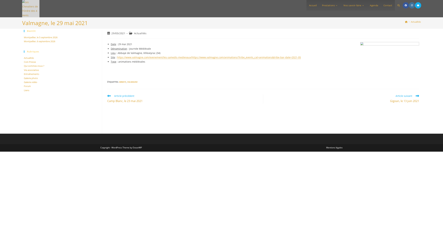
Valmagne (132, 82)
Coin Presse (30, 61)
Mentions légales (334, 147)
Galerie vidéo (30, 82)
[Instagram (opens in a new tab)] (412, 5)
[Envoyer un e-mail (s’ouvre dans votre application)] (418, 5)
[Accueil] (406, 21)
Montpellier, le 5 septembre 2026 (40, 37)
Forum (27, 86)
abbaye (122, 82)
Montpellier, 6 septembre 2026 (39, 41)
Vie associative (31, 70)
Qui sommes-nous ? (34, 65)
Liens (26, 90)
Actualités (416, 21)
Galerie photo (31, 78)
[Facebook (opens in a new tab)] (406, 5)
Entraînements (31, 74)
